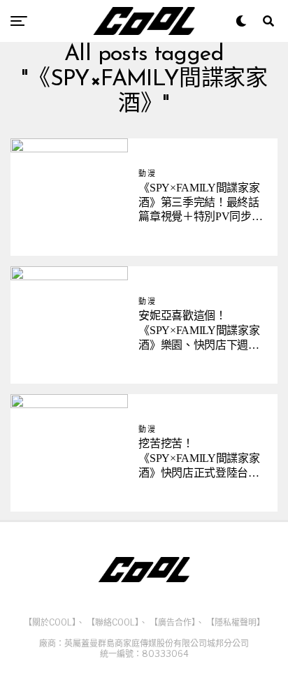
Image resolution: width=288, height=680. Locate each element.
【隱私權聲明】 (235, 622)
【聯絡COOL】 (113, 622)
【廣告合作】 (173, 622)
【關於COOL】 (50, 622)
